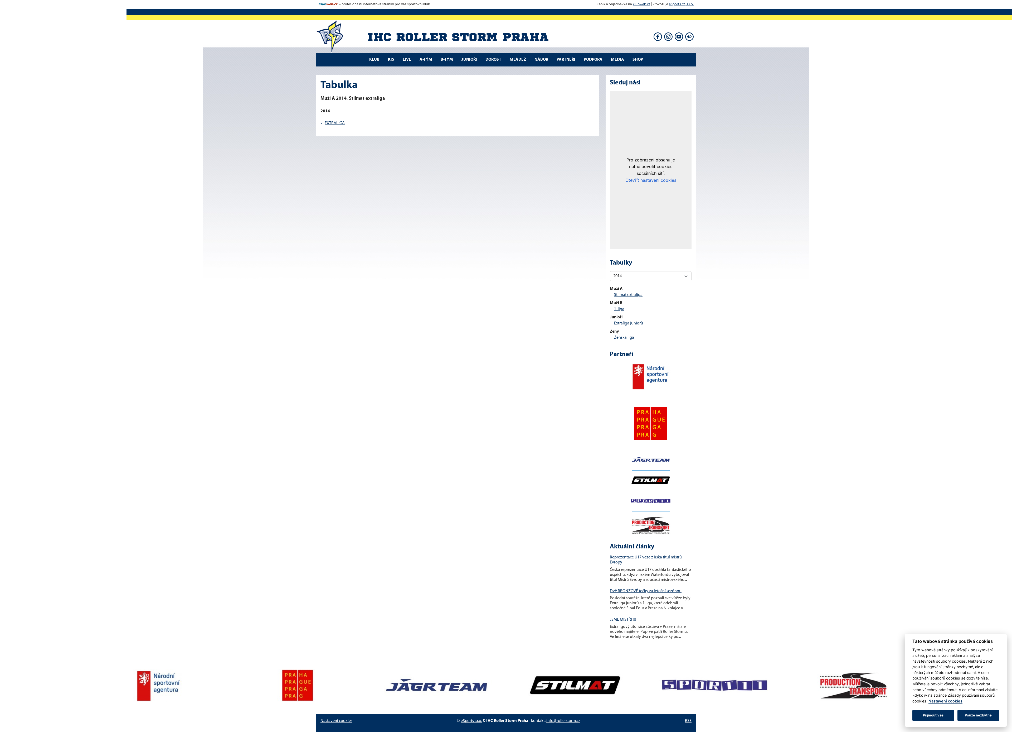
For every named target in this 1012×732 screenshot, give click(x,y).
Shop (637, 60)
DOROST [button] (493, 60)
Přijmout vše (933, 715)
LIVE (407, 60)
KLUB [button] (374, 60)
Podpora (593, 60)
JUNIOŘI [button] (469, 60)
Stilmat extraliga (628, 295)
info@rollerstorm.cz (563, 721)
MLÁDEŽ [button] (518, 60)
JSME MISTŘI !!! (623, 620)
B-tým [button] (447, 60)
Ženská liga (624, 338)
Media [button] (617, 60)
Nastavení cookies (336, 721)
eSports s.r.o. (471, 721)
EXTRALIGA (335, 123)
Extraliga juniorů (628, 323)
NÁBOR (541, 60)
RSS (688, 721)
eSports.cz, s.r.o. (681, 4)
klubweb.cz (641, 4)
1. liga (619, 309)
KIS (391, 60)
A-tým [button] (426, 60)
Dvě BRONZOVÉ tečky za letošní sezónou (646, 591)
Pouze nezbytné (978, 715)
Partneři (566, 60)
